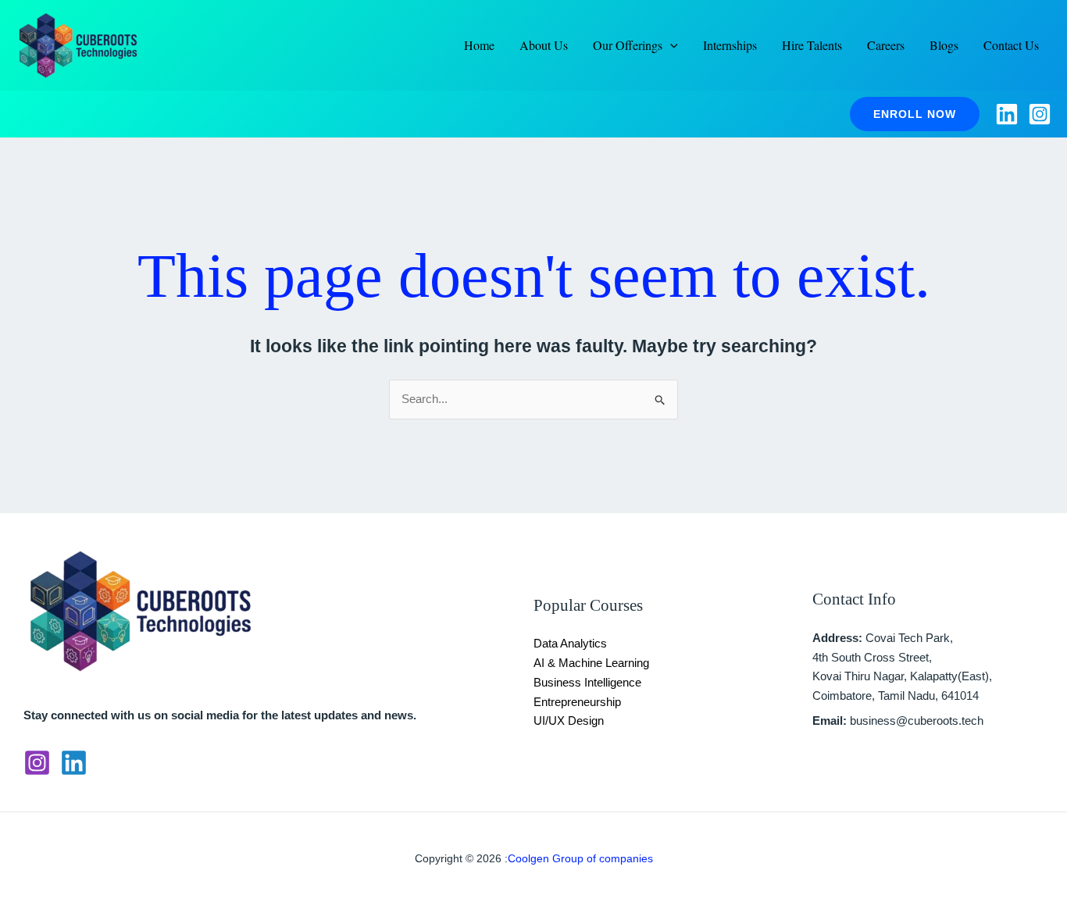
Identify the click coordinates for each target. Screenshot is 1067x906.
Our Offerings (627, 45)
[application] (670, 45)
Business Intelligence (587, 682)
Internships (730, 45)
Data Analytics (570, 643)
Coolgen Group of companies (580, 858)
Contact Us (1011, 45)
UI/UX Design (569, 720)
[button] (915, 114)
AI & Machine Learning (591, 662)
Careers (886, 45)
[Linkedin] (1007, 114)
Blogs (944, 45)
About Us (543, 45)
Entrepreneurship (577, 701)
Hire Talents (812, 45)
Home (479, 45)
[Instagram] (1039, 114)
